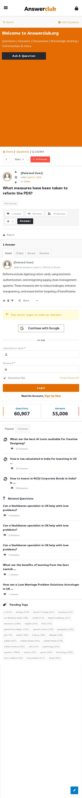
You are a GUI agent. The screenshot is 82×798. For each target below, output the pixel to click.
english (31, 623)
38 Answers (22, 488)
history (38, 635)
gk (8, 635)
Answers (23, 428)
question (12, 652)
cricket (38, 618)
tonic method (13, 658)
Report (10, 234)
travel (54, 658)
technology (64, 652)
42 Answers (22, 468)
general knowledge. (16, 629)
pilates (10, 640)
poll (34, 646)
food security (10, 203)
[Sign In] (76, 8)
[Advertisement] (41, 101)
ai (8, 612)
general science (43, 629)
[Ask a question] (74, 790)
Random (44, 253)
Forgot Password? (69, 377)
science (30, 652)
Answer (25, 221)
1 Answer (13, 574)
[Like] (15, 171)
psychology (51, 646)
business (65, 612)
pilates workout (14, 646)
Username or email (14, 348)
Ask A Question (70, 22)
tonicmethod (36, 658)
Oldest (19, 253)
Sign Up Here (52, 395)
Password (9, 363)
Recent (31, 253)
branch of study (44, 612)
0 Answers (14, 515)
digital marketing (59, 618)
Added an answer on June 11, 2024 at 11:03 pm (37, 267)
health (22, 635)
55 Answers (22, 448)
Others (27, 181)
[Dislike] (15, 182)
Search (10, 22)
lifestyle (56, 635)
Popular (9, 428)
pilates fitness (53, 640)
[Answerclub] (41, 8)
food (47, 623)
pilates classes (30, 640)
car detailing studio (16, 618)
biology (22, 612)
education (12, 623)
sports (46, 652)
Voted (8, 253)
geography (65, 629)
